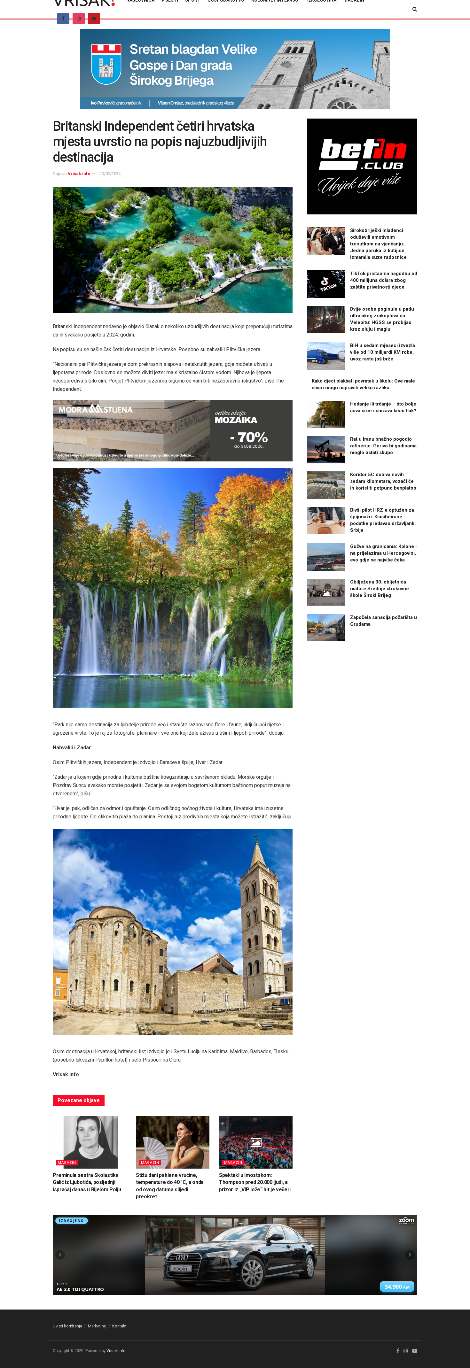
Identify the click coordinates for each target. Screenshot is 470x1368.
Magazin (67, 1163)
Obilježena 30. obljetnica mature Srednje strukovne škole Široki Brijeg (379, 588)
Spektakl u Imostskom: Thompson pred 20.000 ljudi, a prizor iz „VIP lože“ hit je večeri (255, 1182)
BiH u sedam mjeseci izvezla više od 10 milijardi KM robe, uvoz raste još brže (382, 352)
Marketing (97, 1326)
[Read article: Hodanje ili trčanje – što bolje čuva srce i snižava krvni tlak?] (326, 414)
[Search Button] (414, 9)
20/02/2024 (110, 173)
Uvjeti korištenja (67, 1326)
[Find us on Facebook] (63, 18)
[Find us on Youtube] (94, 18)
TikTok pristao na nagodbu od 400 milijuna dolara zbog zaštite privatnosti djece (383, 280)
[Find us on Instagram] (79, 18)
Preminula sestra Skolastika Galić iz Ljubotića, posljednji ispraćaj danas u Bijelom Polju (87, 1182)
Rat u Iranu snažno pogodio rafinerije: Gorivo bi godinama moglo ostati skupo (383, 445)
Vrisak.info (79, 173)
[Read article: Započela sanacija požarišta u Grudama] (326, 628)
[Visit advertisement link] (235, 74)
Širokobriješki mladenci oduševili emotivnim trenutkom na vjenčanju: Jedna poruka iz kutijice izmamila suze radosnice (378, 244)
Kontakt (119, 1326)
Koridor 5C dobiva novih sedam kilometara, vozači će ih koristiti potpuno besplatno (383, 481)
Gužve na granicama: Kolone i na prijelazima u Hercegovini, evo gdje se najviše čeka (383, 553)
